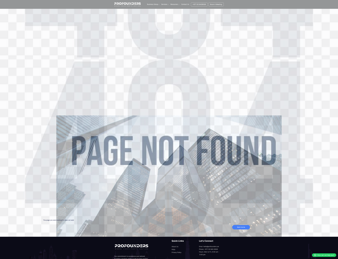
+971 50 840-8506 (211, 249)
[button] (324, 255)
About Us (175, 246)
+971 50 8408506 (199, 4)
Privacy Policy (176, 252)
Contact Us (185, 4)
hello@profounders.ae (211, 246)
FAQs (173, 249)
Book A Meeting (216, 4)
